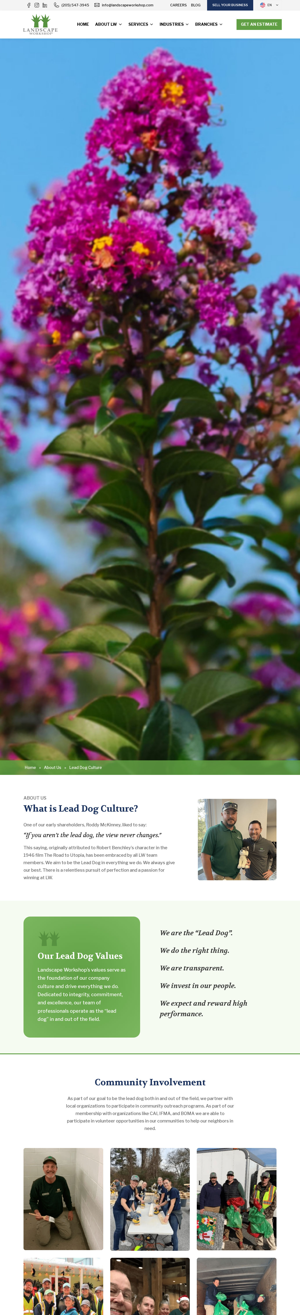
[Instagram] (37, 5)
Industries (172, 24)
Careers (178, 5)
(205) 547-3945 (75, 5)
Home (83, 24)
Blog (196, 5)
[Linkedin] (45, 5)
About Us (52, 767)
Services (138, 24)
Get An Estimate (259, 24)
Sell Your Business (230, 5)
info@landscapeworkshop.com (127, 5)
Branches (206, 24)
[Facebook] (29, 5)
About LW (106, 24)
